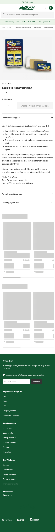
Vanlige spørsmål (9, 438)
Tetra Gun (6, 83)
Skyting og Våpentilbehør (23, 27)
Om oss (6, 465)
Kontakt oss (7, 428)
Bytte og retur (8, 433)
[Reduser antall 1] (4, 105)
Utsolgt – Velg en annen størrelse (35, 105)
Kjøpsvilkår (7, 452)
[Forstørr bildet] (27, 55)
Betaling (6, 447)
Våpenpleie (37, 27)
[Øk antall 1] (13, 105)
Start (4, 27)
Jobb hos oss (8, 469)
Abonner (36, 382)
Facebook (9, 491)
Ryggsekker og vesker (11, 415)
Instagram (9, 495)
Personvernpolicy (9, 479)
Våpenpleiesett (49, 27)
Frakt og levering (9, 442)
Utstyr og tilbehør (9, 410)
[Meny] (4, 8)
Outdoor (6, 396)
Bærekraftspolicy (9, 474)
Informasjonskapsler (10, 484)
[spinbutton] (8, 105)
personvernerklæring (36, 375)
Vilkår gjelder (43, 22)
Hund (5, 401)
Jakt (10, 27)
